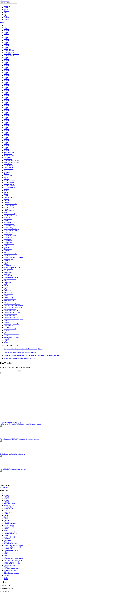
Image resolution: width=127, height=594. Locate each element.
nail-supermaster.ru (9, 265)
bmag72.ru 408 (8, 167)
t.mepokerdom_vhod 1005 (11, 317)
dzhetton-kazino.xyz (10, 187)
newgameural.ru (8, 269)
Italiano (6, 220)
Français (6, 202)
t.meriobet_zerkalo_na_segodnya (13, 319)
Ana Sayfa (7, 6)
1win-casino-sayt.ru (9, 52)
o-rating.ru (7, 274)
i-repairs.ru (7, 217)
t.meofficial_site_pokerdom (12, 304)
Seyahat (6, 295)
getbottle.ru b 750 (9, 207)
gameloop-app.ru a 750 (10, 204)
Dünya (6, 9)
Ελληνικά (6, 335)
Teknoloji (6, 19)
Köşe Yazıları (8, 249)
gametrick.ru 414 (9, 205)
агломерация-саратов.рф (11, 337)
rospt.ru (6, 287)
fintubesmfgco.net (9, 197)
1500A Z (6, 37)
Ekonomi (6, 11)
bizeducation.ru (8, 165)
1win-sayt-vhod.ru (9, 55)
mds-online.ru (8, 255)
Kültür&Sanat (8, 17)
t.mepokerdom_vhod (10, 315)
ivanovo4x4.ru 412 (9, 222)
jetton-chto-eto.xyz (9, 227)
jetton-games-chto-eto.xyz (11, 229)
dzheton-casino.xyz (9, 180)
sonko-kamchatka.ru (10, 299)
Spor (5, 14)
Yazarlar (6, 330)
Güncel (6, 7)
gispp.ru (6, 209)
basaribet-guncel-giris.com (11, 160)
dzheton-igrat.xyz (9, 184)
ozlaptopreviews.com (10, 279)
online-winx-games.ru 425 (11, 277)
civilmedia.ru (7, 172)
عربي (5, 340)
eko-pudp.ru (7, 190)
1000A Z (6, 29)
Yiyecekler (7, 332)
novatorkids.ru (8, 272)
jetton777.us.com (9, 244)
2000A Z (6, 57)
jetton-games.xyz (9, 232)
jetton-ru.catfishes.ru (10, 235)
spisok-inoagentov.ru (10, 300)
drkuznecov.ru (8, 175)
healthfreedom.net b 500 (11, 215)
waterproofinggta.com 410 (11, 324)
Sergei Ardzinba (8, 294)
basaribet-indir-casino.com (11, 162)
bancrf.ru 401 (8, 159)
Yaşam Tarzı (7, 327)
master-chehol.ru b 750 (10, 254)
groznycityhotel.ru (9, 210)
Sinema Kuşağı (8, 297)
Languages (7, 252)
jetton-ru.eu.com (8, 237)
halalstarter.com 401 (9, 214)
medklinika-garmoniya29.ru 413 (13, 257)
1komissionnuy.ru (9, 50)
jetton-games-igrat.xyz (10, 230)
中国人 (6, 342)
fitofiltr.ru (6, 199)
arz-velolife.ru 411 (9, 155)
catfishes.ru (7, 170)
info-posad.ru (8, 219)
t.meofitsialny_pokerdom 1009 (13, 307)
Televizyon (7, 322)
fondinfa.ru (7, 200)
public (5, 284)
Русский (6, 339)
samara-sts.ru (7, 290)
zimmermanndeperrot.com (11, 334)
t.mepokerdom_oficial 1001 (12, 312)
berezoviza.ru (8, 164)
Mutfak (6, 262)
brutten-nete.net (8, 169)
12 (4, 35)
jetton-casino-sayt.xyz (10, 225)
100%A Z (6, 27)
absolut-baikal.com (9, 152)
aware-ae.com (8, 157)
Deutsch (6, 174)
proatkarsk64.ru (8, 282)
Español (6, 195)
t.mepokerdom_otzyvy (10, 314)
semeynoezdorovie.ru (10, 292)
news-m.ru (7, 270)
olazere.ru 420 (8, 275)
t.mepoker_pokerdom (10, 309)
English (6, 194)
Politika (6, 12)
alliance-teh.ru (8, 154)
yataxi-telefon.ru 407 (10, 329)
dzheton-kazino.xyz (9, 185)
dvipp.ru (6, 179)
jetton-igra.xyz (8, 234)
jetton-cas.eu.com (9, 224)
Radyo (6, 285)
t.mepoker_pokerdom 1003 (12, 310)
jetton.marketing (8, 242)
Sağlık (5, 16)
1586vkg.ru (7, 49)
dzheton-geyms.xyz (9, 182)
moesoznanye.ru (8, 259)
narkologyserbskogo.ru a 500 (12, 267)
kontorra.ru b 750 (9, 247)
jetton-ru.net (7, 239)
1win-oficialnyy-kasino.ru (11, 54)
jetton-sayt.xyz (8, 240)
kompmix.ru (7, 245)
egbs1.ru (6, 189)
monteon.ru (7, 260)
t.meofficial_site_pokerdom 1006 (13, 305)
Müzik (6, 264)
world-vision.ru (8, 325)
